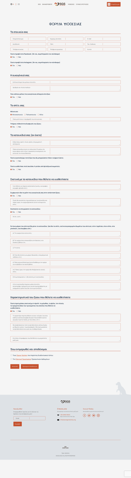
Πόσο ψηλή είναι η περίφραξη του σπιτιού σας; (27, 119)
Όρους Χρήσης (22, 355)
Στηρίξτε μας (115, 4)
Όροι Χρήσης (65, 453)
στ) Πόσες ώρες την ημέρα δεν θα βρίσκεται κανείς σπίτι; (29, 271)
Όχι (13, 57)
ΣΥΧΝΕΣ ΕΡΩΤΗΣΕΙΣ (82, 4)
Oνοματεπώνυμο (18, 39)
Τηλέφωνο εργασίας (56, 49)
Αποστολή (15, 366)
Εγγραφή (17, 424)
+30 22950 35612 (65, 415)
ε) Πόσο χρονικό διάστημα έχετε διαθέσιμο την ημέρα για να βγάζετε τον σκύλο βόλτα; (30, 263)
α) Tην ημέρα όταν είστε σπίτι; (22, 233)
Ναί (19, 57)
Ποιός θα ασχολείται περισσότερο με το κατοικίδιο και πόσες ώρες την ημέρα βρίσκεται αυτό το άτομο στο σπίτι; (30, 202)
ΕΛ (13, 4)
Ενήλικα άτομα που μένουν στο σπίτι (24, 82)
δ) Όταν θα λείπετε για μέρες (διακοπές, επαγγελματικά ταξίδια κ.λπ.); (30, 256)
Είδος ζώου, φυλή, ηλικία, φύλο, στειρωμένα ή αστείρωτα (27, 143)
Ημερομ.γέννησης (55, 39)
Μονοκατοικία (17, 115)
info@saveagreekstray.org (68, 420)
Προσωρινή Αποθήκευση (29, 366)
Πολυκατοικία (31, 115)
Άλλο (41, 115)
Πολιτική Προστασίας (23, 359)
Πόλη (51, 44)
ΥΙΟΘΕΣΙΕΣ (71, 4)
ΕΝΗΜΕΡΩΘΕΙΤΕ (47, 4)
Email (17, 418)
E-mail (89, 39)
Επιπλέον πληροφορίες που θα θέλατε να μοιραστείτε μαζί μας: (30, 339)
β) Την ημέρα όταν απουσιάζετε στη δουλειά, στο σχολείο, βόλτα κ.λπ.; (28, 241)
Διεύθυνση (16, 44)
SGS (39, 4)
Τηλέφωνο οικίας (18, 49)
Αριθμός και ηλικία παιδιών (21, 87)
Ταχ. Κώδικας (91, 44)
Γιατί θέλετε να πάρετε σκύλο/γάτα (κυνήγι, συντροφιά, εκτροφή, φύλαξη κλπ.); (30, 187)
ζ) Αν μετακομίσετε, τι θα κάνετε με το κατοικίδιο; (28, 277)
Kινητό (89, 49)
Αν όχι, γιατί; (17, 216)
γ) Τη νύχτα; (16, 248)
